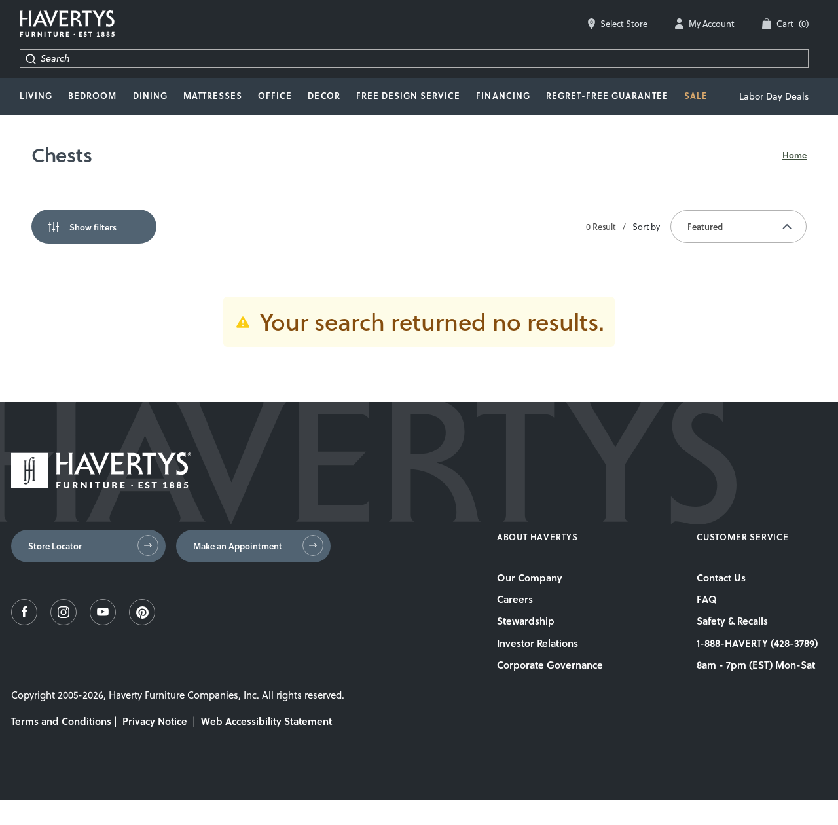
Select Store (623, 23)
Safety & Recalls (732, 621)
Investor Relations (537, 643)
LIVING (36, 95)
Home (794, 155)
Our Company (529, 577)
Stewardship (526, 621)
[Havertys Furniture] (101, 485)
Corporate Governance (550, 664)
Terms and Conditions (61, 721)
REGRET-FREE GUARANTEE (607, 95)
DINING (150, 95)
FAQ (707, 599)
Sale (696, 95)
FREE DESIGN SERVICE (408, 95)
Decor (324, 95)
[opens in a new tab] (24, 622)
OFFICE (275, 95)
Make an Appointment (237, 546)
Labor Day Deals (774, 96)
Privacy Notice (154, 721)
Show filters (93, 227)
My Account (712, 23)
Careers (515, 599)
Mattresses (212, 95)
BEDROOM (92, 95)
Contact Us (721, 577)
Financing (503, 95)
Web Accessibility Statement (266, 721)
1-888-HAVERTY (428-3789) (757, 643)
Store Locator (55, 546)
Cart (792, 23)
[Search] (30, 58)
